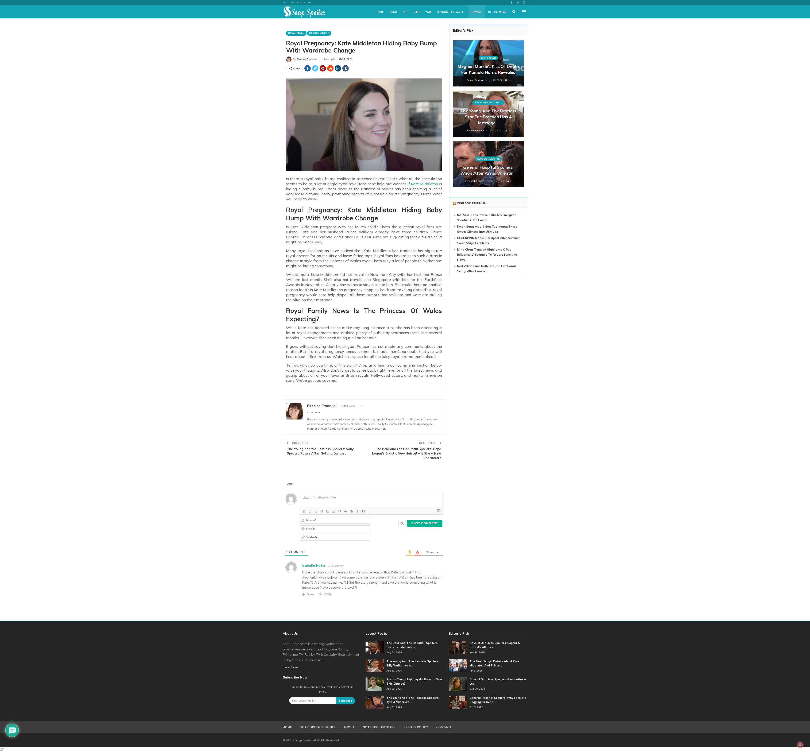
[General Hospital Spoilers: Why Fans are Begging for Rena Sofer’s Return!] (458, 702)
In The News (498, 11)
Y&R (428, 11)
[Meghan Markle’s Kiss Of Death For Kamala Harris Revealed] (488, 63)
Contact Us (304, 2)
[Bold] (304, 511)
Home (379, 11)
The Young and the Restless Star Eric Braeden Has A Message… (488, 116)
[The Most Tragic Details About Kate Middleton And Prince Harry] (458, 666)
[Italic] (310, 511)
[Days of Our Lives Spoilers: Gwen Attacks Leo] (458, 684)
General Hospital (488, 158)
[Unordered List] (334, 511)
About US (288, 2)
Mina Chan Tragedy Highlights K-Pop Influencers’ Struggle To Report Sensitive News (487, 255)
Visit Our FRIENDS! (472, 203)
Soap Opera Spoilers (317, 727)
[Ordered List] (328, 511)
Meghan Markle (319, 33)
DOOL (393, 11)
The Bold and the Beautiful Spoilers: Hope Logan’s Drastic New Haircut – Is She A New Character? (406, 453)
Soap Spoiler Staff (379, 727)
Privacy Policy (416, 727)
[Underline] (316, 511)
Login (290, 484)
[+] (362, 511)
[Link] (351, 511)
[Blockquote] (340, 511)
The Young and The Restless (489, 102)
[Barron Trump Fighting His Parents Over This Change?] (375, 684)
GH (405, 11)
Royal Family (296, 33)
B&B (416, 11)
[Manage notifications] (800, 744)
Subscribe (345, 700)
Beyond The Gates (451, 11)
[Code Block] (345, 511)
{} (356, 511)
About (349, 727)
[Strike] (322, 511)
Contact (443, 727)
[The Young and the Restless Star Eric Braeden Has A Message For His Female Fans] (488, 113)
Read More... (291, 667)
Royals (476, 11)
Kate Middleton (424, 183)
